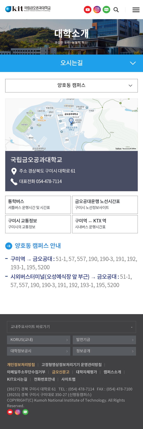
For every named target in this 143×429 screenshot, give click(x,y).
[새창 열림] (88, 9)
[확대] (133, 118)
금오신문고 (60, 372)
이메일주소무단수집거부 (26, 372)
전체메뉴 (136, 9)
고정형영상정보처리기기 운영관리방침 (72, 365)
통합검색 (116, 9)
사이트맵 (68, 379)
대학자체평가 (86, 372)
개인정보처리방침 (21, 365)
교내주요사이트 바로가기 (30, 327)
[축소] (133, 124)
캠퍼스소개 (112, 372)
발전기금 (83, 340)
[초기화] (133, 131)
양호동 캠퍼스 (71, 85)
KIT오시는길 (17, 379)
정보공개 (83, 351)
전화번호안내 (44, 379)
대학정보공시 (20, 351)
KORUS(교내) (21, 340)
